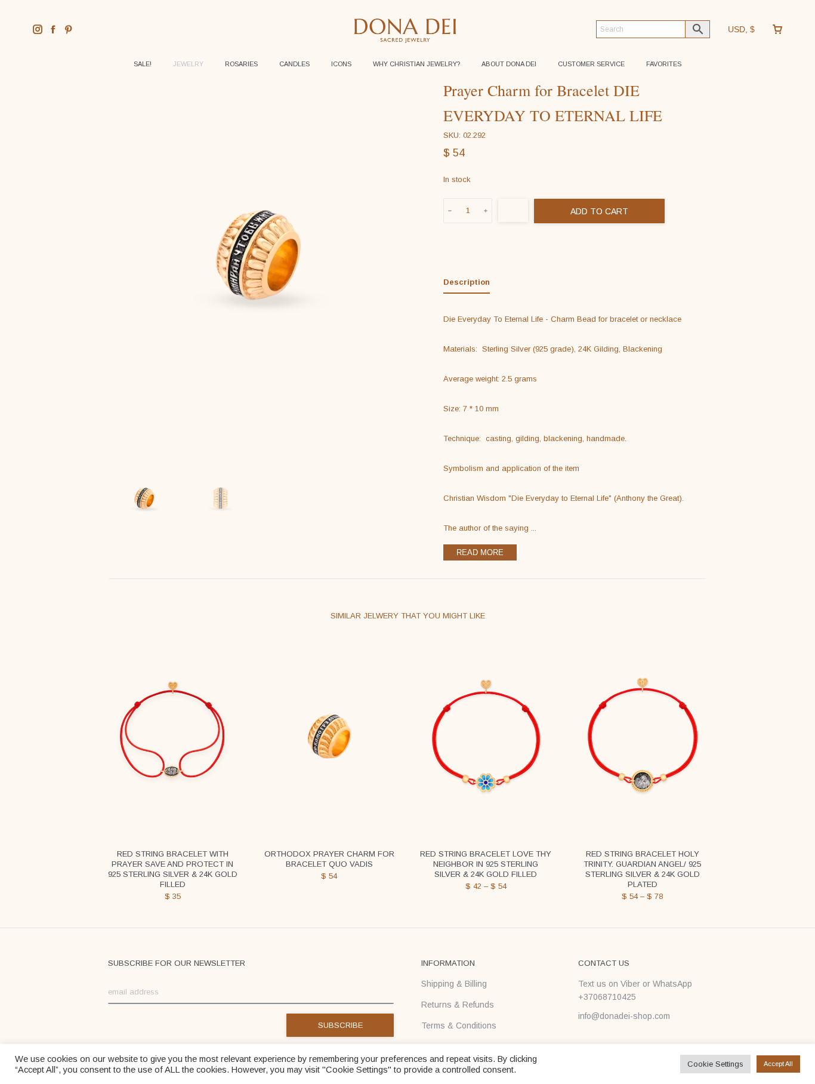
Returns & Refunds (457, 1004)
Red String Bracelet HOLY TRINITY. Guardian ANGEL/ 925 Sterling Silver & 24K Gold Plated (642, 869)
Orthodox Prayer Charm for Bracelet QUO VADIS (329, 859)
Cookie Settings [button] (715, 1064)
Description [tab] (466, 282)
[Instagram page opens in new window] (37, 29)
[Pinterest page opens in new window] (68, 29)
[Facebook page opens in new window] (53, 29)
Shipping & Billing (454, 983)
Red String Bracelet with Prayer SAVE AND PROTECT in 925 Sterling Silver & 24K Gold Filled (172, 869)
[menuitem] (142, 64)
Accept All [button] (778, 1063)
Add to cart (599, 211)
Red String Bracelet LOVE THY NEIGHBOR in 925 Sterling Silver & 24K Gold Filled (485, 864)
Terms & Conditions (458, 1025)
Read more (480, 552)
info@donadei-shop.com (624, 1016)
